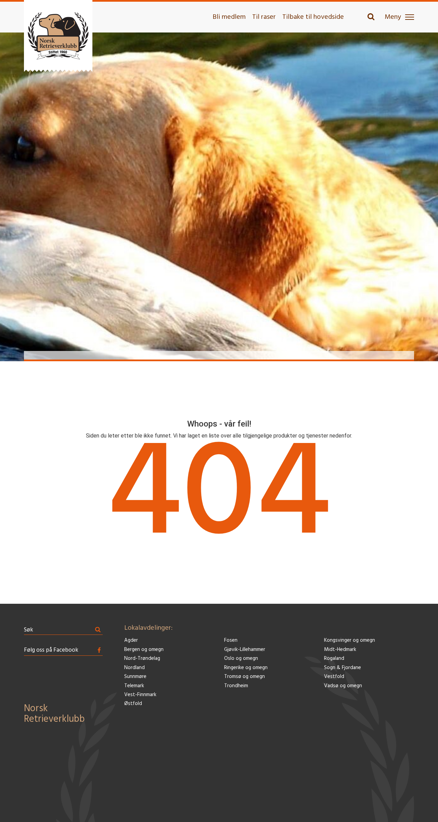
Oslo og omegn (241, 658)
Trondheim (236, 686)
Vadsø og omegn (343, 686)
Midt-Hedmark (340, 649)
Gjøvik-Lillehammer (244, 649)
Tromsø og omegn (244, 676)
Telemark (134, 686)
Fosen (230, 640)
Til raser (264, 17)
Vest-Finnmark (140, 695)
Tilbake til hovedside (313, 17)
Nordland (134, 667)
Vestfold (334, 676)
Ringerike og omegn (246, 667)
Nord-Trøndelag (142, 658)
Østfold (133, 703)
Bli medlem (229, 17)
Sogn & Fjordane (342, 667)
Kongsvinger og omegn (349, 640)
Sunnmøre (135, 676)
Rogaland (334, 658)
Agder (131, 640)
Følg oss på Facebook (51, 650)
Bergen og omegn (144, 649)
